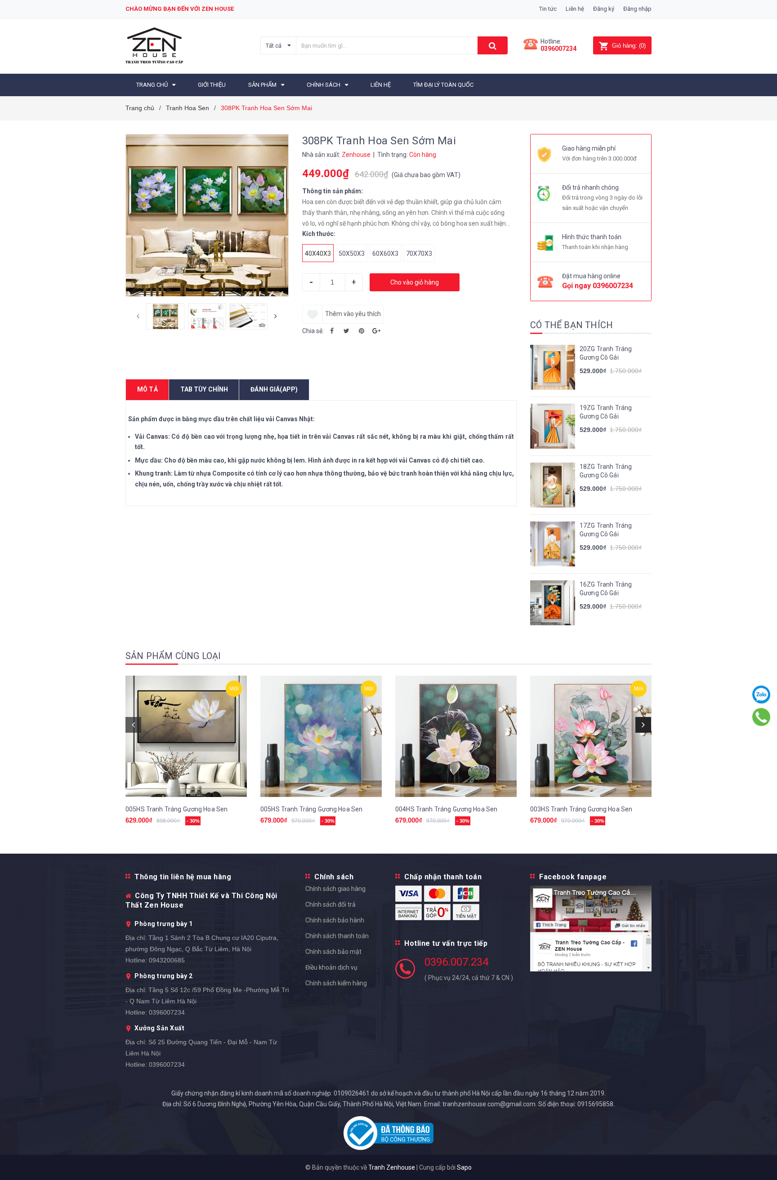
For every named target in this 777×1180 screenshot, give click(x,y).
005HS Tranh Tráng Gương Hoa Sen (176, 809)
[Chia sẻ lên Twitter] (346, 330)
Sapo (464, 1167)
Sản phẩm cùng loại (173, 655)
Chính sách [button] (333, 877)
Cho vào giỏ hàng (414, 282)
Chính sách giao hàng (335, 888)
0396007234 (558, 48)
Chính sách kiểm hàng (336, 983)
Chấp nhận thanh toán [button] (443, 877)
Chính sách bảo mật (333, 951)
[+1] (376, 330)
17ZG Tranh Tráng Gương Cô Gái (606, 530)
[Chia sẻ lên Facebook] (331, 330)
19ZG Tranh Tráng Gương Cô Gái (606, 412)
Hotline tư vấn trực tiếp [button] (445, 943)
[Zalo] (761, 695)
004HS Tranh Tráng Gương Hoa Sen (446, 809)
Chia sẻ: (313, 330)
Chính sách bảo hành (334, 920)
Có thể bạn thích (571, 325)
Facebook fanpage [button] (573, 877)
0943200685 (167, 960)
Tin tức (548, 8)
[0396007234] (761, 717)
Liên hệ (575, 8)
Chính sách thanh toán (337, 936)
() (629, 45)
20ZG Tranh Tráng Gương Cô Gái (606, 353)
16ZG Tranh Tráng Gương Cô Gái (606, 589)
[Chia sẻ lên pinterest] (361, 330)
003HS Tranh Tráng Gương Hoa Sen (581, 809)
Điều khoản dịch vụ (331, 967)
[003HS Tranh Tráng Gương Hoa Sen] (591, 736)
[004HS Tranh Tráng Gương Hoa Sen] (456, 736)
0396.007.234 (456, 962)
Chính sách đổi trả (330, 904)
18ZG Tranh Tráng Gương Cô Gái (606, 471)
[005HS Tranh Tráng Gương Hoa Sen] (186, 736)
